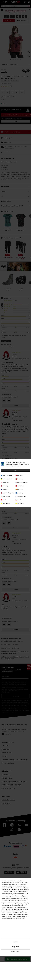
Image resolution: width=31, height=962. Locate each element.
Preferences (15, 951)
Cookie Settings (13, 916)
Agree (15, 942)
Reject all (15, 947)
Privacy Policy (21, 918)
